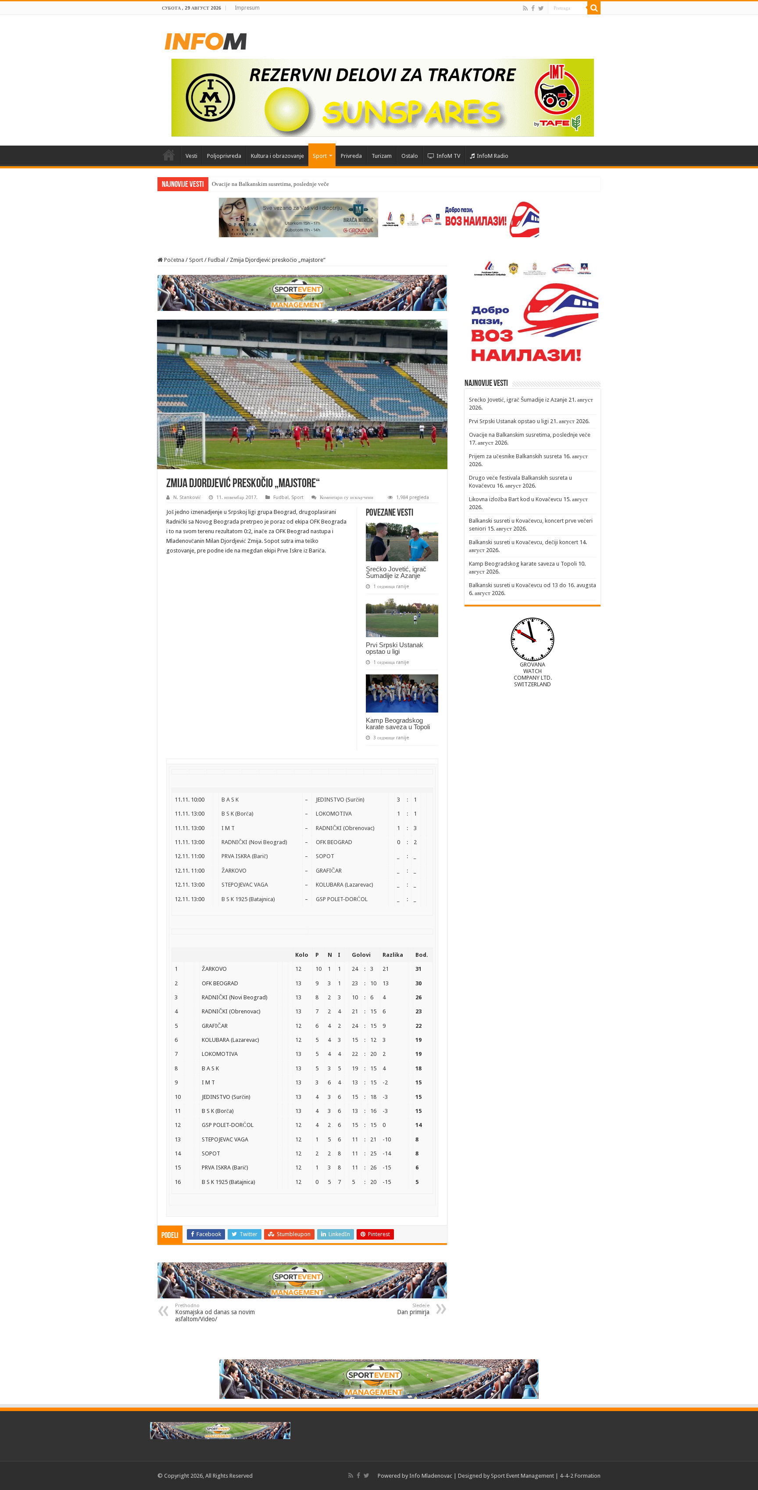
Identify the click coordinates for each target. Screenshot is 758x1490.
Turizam (382, 156)
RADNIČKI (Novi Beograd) (254, 842)
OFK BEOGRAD (334, 842)
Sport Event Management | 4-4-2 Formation (546, 1475)
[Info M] (205, 39)
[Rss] (525, 8)
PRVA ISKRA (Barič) (245, 856)
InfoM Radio (492, 156)
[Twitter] (541, 8)
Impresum (247, 8)
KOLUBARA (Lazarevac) (344, 884)
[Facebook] (533, 8)
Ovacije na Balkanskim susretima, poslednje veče (529, 434)
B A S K (230, 799)
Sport (320, 156)
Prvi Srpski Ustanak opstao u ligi (394, 648)
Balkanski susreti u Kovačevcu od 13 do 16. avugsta (532, 585)
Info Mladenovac (430, 1475)
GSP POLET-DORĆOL (342, 899)
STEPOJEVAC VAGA (245, 884)
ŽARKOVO (234, 870)
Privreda (351, 156)
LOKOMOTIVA (334, 813)
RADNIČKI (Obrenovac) (345, 828)
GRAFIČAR (329, 870)
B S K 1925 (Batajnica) (248, 899)
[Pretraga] (594, 7)
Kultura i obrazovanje (277, 156)
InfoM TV (448, 156)
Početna (168, 155)
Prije (217, 184)
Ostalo (409, 156)
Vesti (191, 156)
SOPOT (325, 856)
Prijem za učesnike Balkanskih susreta (515, 456)
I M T (228, 828)
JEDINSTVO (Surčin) (340, 799)
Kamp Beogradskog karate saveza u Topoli (398, 723)
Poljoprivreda (224, 156)
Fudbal (216, 260)
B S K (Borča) (238, 813)
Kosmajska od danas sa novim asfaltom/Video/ (215, 1312)
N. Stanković (187, 497)
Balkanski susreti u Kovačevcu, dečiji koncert (523, 542)
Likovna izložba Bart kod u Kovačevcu (515, 499)
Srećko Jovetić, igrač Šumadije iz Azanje (396, 572)
